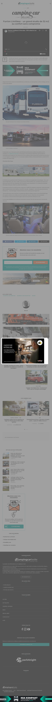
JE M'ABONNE (40, 262)
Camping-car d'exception (24, 295)
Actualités (6, 602)
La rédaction (18, 424)
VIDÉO (34, 295)
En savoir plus (26, 576)
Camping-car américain (9, 295)
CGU (15, 690)
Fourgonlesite (6, 584)
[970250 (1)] (26, 170)
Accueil (5, 599)
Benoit (26, 310)
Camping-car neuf (14, 417)
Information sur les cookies (34, 690)
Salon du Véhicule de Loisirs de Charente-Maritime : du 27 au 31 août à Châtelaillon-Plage (18, 455)
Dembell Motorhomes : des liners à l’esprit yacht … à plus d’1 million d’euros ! (38, 420)
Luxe (28, 8)
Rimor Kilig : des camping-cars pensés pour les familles (17, 487)
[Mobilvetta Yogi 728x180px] (26, 71)
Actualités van (7, 542)
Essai (4, 609)
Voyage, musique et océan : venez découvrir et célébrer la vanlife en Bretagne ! (13, 367)
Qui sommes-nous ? (7, 690)
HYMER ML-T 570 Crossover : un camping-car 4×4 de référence (18, 463)
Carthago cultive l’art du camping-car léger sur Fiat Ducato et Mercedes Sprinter (14, 421)
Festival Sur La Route (9, 536)
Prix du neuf (6, 613)
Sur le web (15, 363)
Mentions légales (21, 690)
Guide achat (6, 616)
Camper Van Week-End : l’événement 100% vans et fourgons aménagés (36, 388)
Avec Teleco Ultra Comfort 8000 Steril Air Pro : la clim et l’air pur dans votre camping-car (17, 471)
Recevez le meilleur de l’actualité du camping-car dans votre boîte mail (36, 366)
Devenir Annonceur (9, 691)
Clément (42, 423)
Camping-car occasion (9, 545)
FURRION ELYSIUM (13, 153)
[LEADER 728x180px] (26, 280)
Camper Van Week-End (9, 539)
